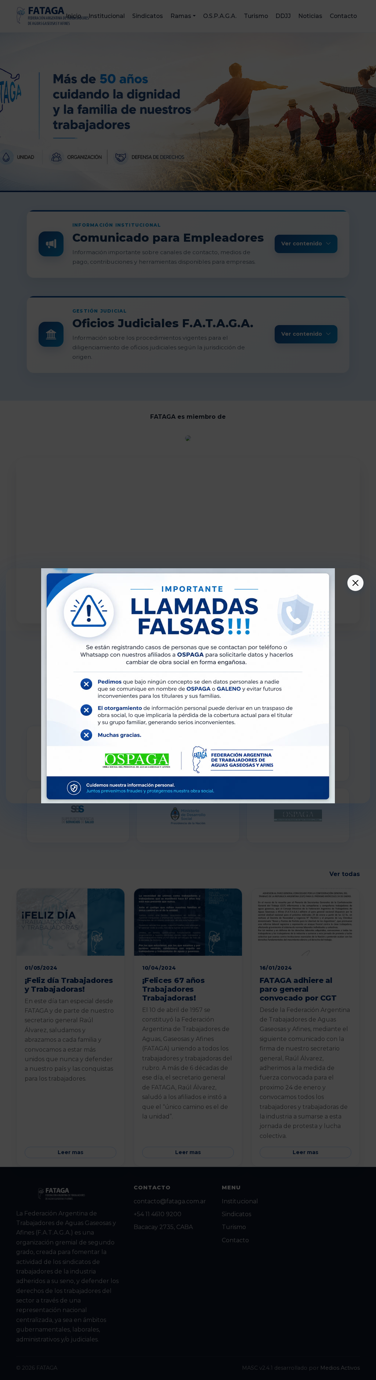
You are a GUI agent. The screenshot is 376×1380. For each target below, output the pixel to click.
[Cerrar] (355, 583)
